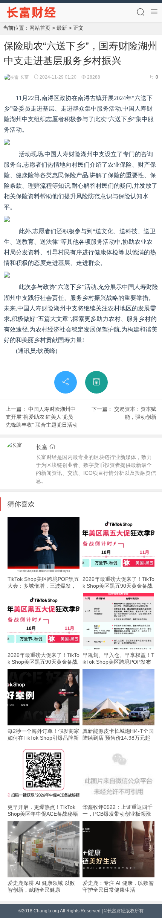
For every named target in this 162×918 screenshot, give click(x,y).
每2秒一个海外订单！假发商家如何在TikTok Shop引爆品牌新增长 (43, 738)
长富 (24, 77)
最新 (62, 28)
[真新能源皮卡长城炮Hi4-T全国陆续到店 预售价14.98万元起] (118, 697)
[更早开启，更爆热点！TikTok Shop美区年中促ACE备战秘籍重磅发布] (43, 773)
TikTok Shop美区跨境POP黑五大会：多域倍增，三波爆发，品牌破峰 (43, 586)
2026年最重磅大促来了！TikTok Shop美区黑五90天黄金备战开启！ (118, 586)
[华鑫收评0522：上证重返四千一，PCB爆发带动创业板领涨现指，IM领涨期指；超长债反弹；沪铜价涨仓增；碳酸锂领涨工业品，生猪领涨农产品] (118, 773)
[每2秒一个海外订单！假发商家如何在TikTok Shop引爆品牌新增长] (43, 697)
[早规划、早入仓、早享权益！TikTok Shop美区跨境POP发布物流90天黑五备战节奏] (118, 621)
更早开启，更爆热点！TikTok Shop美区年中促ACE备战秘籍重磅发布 (43, 814)
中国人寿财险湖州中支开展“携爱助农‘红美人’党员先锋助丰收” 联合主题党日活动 (42, 417)
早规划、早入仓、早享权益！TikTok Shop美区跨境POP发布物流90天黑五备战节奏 (118, 662)
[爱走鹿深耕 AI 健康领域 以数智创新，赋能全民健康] (43, 849)
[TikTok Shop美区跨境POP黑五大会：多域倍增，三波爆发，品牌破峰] (43, 545)
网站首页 (39, 28)
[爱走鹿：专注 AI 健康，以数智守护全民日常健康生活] (118, 849)
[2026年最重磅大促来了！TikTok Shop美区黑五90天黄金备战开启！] (118, 545)
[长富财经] (31, 12)
